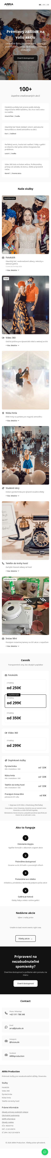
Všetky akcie (26, 938)
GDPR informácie (8, 1119)
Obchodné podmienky (10, 1115)
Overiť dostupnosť (25, 58)
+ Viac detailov (11, 270)
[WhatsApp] (45, 1152)
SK (40, 5)
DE (48, 5)
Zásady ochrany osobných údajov (15, 1112)
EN (44, 5)
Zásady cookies (8, 1122)
